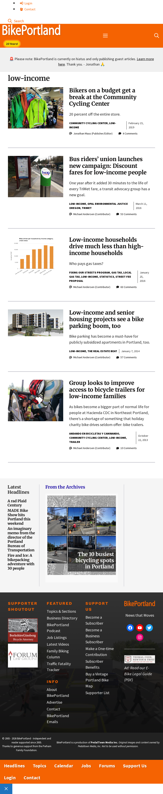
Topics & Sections (61, 611)
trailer (74, 442)
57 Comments (128, 357)
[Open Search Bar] (15, 20)
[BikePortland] (31, 31)
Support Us (135, 766)
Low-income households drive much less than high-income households (106, 246)
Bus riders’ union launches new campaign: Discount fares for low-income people (108, 166)
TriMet (87, 208)
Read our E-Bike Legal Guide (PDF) (138, 673)
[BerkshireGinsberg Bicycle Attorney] (23, 640)
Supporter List (97, 692)
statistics (106, 276)
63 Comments (128, 287)
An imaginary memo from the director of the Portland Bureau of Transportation (21, 539)
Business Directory (62, 617)
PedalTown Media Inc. (104, 742)
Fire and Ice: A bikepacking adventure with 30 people (21, 562)
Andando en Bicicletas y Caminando (94, 433)
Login (28, 3)
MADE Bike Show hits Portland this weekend (19, 517)
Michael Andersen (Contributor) (91, 214)
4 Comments (130, 133)
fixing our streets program (89, 272)
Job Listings (57, 637)
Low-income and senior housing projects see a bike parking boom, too (106, 319)
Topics (39, 766)
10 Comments (128, 448)
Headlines (14, 766)
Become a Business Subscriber (94, 635)
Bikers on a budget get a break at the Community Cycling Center (103, 97)
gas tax (116, 272)
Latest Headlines (18, 489)
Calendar (63, 766)
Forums (107, 766)
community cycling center (88, 123)
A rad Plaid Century (17, 503)
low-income (77, 204)
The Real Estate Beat (102, 351)
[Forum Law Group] (23, 666)
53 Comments (128, 214)
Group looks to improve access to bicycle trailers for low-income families (107, 389)
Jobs (86, 766)
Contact (30, 9)
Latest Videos (58, 644)
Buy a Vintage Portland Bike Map (97, 679)
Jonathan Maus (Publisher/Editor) (93, 133)
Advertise (54, 702)
